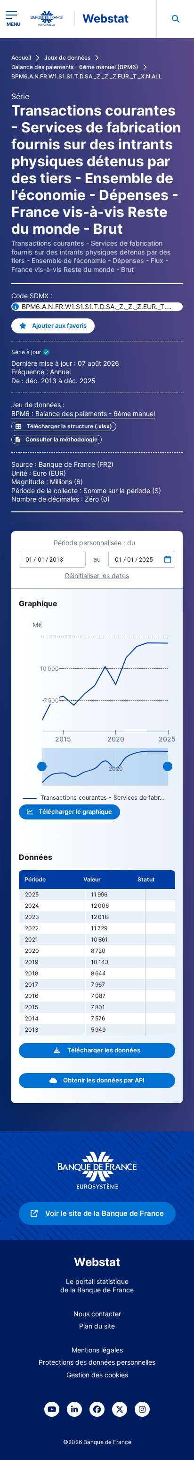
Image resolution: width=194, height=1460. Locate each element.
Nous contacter (97, 1314)
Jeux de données (67, 57)
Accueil (21, 57)
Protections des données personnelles (97, 1362)
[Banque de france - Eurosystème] (50, 19)
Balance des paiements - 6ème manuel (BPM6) (74, 66)
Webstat (105, 18)
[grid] (97, 952)
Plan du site (97, 1326)
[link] (56, 439)
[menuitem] (175, 19)
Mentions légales (97, 1350)
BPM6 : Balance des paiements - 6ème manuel (83, 413)
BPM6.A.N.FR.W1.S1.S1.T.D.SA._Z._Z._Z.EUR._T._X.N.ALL (86, 76)
